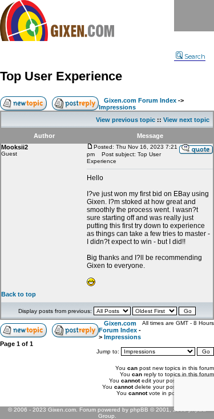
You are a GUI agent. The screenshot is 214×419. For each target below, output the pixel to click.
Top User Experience (61, 76)
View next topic (186, 119)
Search (194, 56)
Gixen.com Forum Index (140, 100)
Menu (194, 15)
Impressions (117, 107)
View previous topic (125, 119)
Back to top (18, 294)
